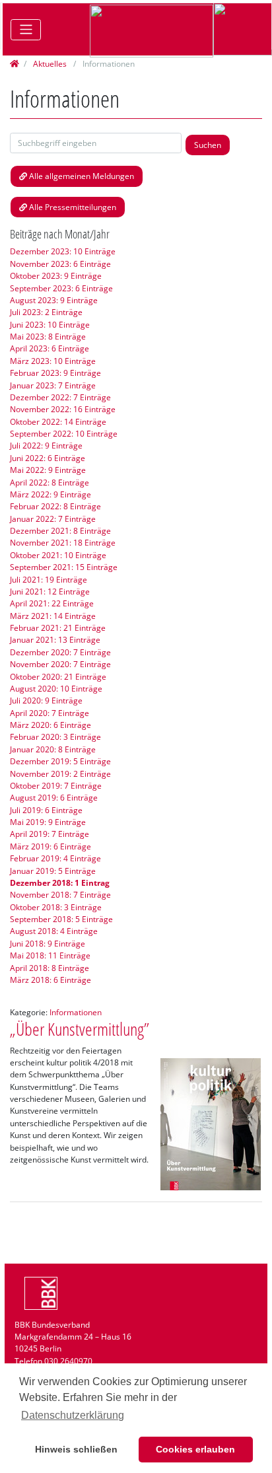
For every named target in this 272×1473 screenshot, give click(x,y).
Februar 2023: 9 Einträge (55, 372)
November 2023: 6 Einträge (60, 263)
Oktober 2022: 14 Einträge (58, 421)
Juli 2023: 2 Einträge (46, 312)
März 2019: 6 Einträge (50, 846)
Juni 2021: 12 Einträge (50, 591)
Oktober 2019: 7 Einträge (56, 785)
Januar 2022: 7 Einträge (53, 518)
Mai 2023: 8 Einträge (48, 336)
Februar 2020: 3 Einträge (55, 736)
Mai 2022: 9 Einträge (48, 470)
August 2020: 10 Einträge (56, 688)
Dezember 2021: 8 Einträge (60, 530)
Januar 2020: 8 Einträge (53, 749)
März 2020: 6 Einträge (50, 725)
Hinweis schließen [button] (76, 1449)
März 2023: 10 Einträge (53, 361)
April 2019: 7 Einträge (49, 834)
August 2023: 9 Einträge (54, 300)
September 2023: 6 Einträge (61, 288)
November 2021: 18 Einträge (63, 542)
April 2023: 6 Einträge (49, 348)
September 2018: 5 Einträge (61, 919)
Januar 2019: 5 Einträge (53, 871)
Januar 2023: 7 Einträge (53, 385)
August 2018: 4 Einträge (54, 931)
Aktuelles (50, 63)
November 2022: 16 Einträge (63, 409)
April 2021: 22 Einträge (52, 603)
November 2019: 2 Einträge (60, 773)
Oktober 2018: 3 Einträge (56, 907)
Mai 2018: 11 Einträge (50, 955)
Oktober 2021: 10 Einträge (58, 555)
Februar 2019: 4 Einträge (55, 858)
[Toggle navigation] (26, 29)
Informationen (76, 1012)
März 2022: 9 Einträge (50, 494)
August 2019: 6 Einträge (54, 797)
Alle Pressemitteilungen (72, 207)
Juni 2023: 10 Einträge (50, 324)
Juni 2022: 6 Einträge (47, 458)
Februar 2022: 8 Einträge (55, 506)
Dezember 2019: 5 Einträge (60, 761)
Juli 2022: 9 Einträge (46, 445)
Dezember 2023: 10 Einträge (63, 251)
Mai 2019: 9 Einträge (48, 822)
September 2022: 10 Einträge (64, 433)
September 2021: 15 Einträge (64, 567)
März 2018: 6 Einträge (50, 980)
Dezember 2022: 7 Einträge (60, 397)
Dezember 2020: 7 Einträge (60, 652)
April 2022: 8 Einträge (49, 482)
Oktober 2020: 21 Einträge (58, 676)
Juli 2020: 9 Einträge (46, 700)
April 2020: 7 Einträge (49, 713)
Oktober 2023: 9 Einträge (56, 275)
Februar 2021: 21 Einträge (58, 627)
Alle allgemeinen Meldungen (81, 176)
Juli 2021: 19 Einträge (48, 579)
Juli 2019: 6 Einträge (46, 810)
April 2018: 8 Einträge (49, 968)
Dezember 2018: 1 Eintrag (60, 882)
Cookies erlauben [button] (195, 1449)
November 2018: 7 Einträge (60, 894)
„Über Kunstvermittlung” (79, 1029)
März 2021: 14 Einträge (53, 616)
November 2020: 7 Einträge (60, 664)
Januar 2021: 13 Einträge (55, 639)
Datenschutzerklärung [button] (72, 1415)
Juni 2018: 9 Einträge (47, 943)
